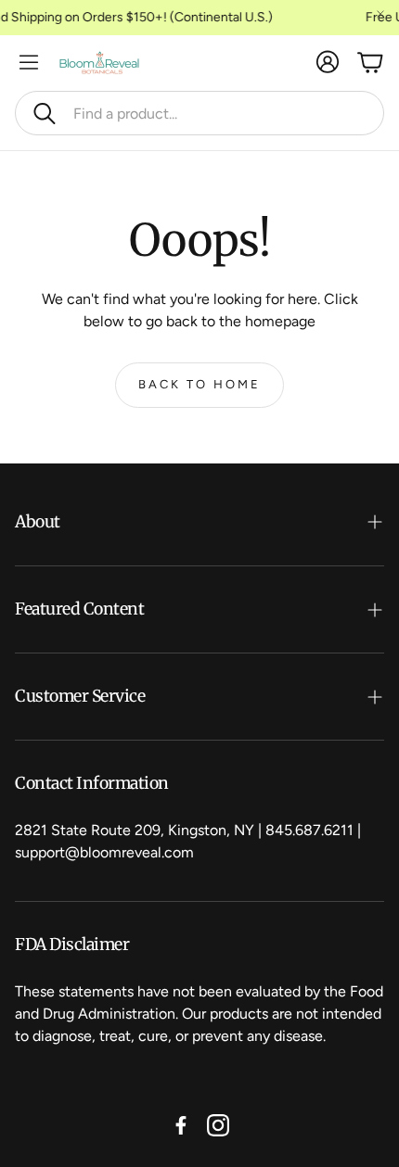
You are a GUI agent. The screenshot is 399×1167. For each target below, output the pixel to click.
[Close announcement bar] (380, 14)
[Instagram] (218, 1125)
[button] (199, 113)
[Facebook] (181, 1125)
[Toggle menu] (29, 62)
